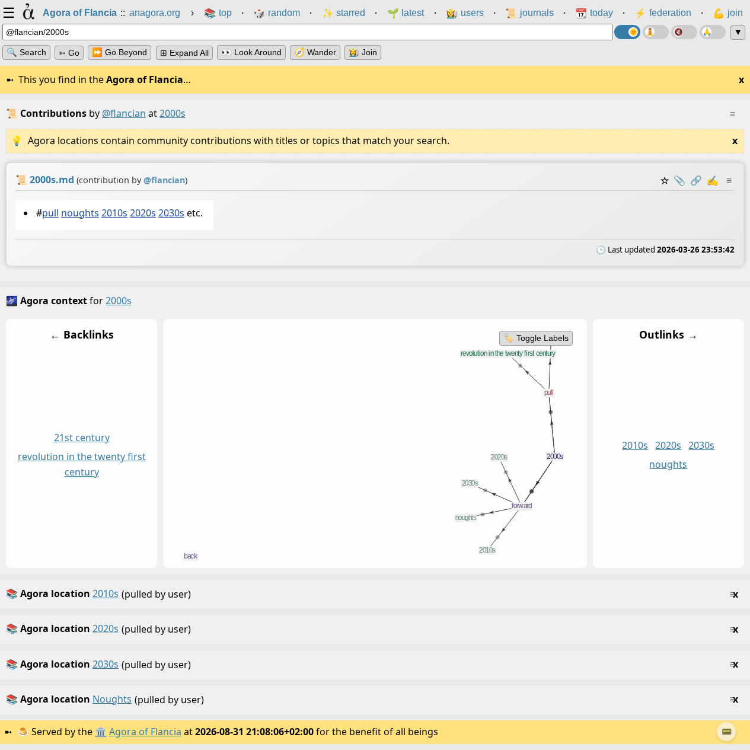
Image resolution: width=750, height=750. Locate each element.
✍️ (713, 180)
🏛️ (101, 731)
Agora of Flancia (145, 731)
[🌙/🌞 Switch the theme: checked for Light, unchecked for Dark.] (627, 32)
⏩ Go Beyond (119, 52)
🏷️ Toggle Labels (536, 338)
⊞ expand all (184, 53)
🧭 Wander (315, 52)
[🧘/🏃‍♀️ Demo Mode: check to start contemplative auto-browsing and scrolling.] (656, 32)
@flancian (124, 113)
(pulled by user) (372, 594)
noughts (80, 212)
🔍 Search (26, 52)
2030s (171, 212)
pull (50, 212)
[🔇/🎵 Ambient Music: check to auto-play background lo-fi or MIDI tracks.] (684, 32)
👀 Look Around (251, 52)
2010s (114, 212)
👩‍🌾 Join (363, 52)
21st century (82, 438)
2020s (143, 212)
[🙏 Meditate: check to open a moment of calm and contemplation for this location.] (713, 32)
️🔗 (696, 180)
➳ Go (69, 53)
